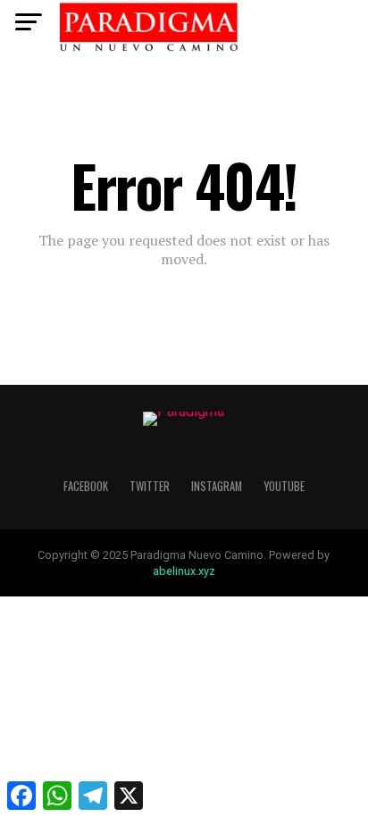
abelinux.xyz (184, 571)
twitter (150, 486)
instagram (216, 486)
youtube (284, 486)
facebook (85, 486)
